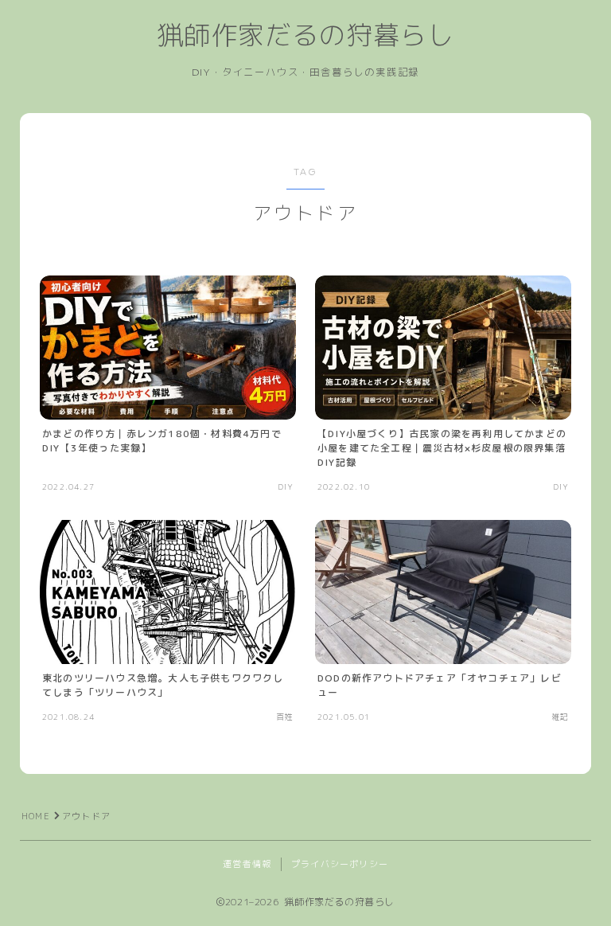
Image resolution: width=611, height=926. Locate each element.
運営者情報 (247, 864)
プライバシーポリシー (339, 864)
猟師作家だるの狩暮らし (305, 35)
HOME (35, 816)
